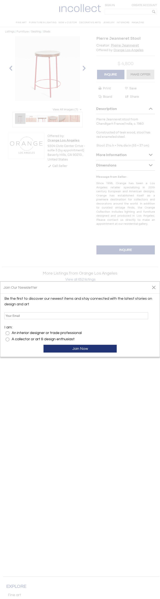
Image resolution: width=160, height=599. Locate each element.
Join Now (80, 349)
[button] (154, 287)
